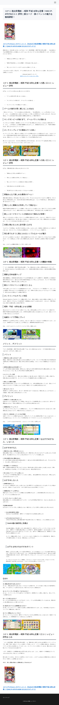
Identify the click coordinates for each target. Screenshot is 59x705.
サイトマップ (6, 697)
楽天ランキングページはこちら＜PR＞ (29, 76)
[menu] (55, 2)
